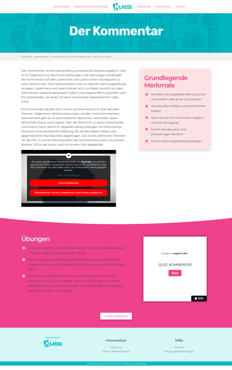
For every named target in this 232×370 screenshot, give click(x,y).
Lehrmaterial (41, 56)
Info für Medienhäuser (116, 351)
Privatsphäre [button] (140, 363)
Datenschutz (114, 363)
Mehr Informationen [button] (68, 175)
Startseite (26, 56)
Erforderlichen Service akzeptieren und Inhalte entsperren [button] (69, 192)
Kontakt (179, 347)
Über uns (116, 347)
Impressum (127, 363)
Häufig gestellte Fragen (179, 351)
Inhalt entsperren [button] (68, 183)
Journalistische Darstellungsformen (71, 56)
